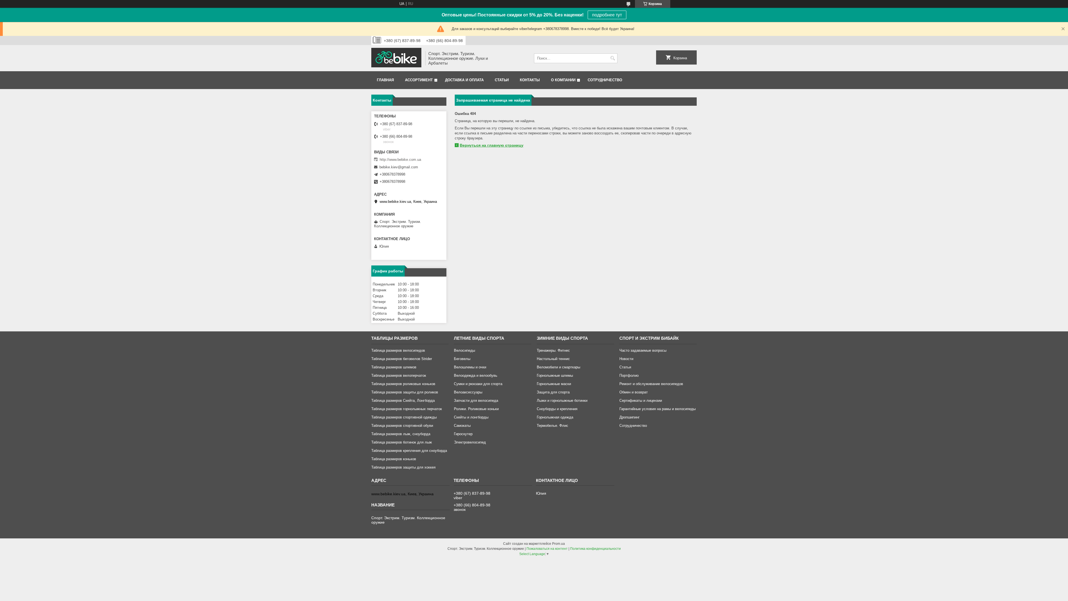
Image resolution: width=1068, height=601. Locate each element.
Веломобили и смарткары (558, 367)
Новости (626, 359)
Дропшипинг (629, 417)
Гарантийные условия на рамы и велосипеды (657, 409)
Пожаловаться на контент (547, 549)
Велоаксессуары (468, 392)
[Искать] (612, 58)
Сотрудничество (605, 80)
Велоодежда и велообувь (475, 375)
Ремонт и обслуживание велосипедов (651, 384)
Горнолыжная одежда (555, 417)
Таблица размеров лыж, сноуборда (400, 434)
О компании (563, 80)
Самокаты (462, 425)
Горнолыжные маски (554, 384)
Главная (385, 80)
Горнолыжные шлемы (555, 375)
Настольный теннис (553, 359)
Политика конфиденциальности (595, 549)
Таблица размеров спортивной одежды (404, 417)
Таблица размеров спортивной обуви (402, 425)
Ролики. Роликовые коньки (476, 409)
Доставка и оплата (464, 80)
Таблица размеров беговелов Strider (401, 359)
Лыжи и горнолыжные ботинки (562, 400)
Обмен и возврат (633, 392)
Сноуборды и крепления (557, 409)
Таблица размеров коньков (393, 459)
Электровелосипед (470, 442)
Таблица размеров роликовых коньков (403, 384)
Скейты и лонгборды (471, 417)
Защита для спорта (553, 392)
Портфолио (629, 375)
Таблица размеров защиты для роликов (404, 392)
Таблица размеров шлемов (393, 367)
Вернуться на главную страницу (491, 145)
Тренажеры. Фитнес (553, 350)
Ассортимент (419, 80)
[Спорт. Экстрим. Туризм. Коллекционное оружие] (396, 58)
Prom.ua (558, 544)
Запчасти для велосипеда (476, 400)
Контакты (530, 80)
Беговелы (462, 359)
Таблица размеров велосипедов (398, 350)
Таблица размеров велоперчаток (398, 375)
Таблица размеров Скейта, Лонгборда (403, 400)
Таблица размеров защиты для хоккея (403, 467)
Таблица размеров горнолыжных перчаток (406, 409)
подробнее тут (607, 15)
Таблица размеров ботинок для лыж (401, 442)
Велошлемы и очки (470, 367)
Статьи (502, 80)
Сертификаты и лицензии (640, 400)
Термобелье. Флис (552, 425)
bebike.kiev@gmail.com (398, 167)
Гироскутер (463, 434)
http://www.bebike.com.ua (400, 159)
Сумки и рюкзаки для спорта (478, 384)
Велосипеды (464, 350)
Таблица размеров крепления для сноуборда (409, 451)
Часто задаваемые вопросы (642, 350)
